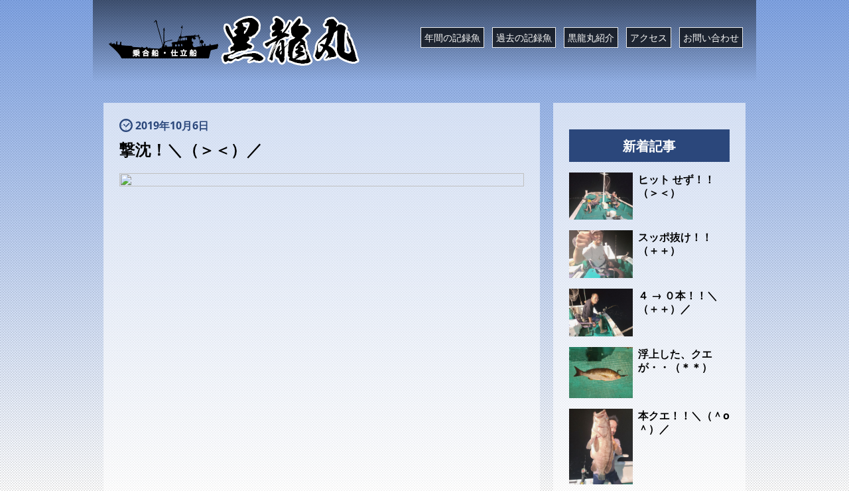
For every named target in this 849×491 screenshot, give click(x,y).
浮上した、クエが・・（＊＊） (675, 360)
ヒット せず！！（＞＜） (676, 186)
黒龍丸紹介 (591, 37)
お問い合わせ (711, 37)
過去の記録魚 (524, 37)
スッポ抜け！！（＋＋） (675, 243)
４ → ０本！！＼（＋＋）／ (678, 302)
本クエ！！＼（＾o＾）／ (684, 422)
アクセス (648, 37)
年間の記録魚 (452, 37)
